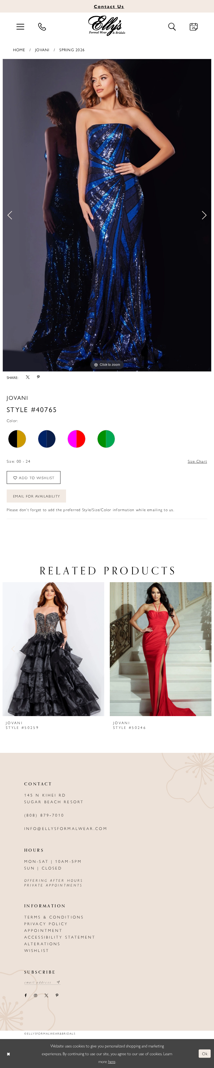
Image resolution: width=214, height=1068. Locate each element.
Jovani (42, 49)
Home (19, 49)
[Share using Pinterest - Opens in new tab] (38, 377)
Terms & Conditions (54, 917)
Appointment (43, 930)
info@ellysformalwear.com (66, 828)
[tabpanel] (107, 215)
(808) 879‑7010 (44, 815)
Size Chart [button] (197, 461)
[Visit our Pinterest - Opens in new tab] (56, 995)
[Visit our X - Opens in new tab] (46, 995)
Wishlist (36, 950)
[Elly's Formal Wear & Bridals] (107, 26)
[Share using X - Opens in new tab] (28, 377)
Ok (205, 1053)
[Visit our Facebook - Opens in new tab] (25, 995)
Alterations (42, 943)
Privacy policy (46, 923)
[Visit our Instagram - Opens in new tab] (35, 995)
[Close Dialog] (8, 1054)
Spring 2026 (72, 49)
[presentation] (53, 649)
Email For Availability (36, 496)
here (111, 1061)
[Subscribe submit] (59, 982)
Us (109, 6)
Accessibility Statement (60, 937)
